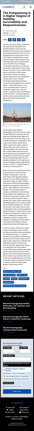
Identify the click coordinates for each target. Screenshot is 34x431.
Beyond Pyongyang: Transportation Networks (15, 329)
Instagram (25, 407)
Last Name (23, 348)
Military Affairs (9, 35)
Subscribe (25, 412)
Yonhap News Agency (15, 70)
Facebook (11, 407)
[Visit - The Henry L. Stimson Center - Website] (8, 1)
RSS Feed (11, 412)
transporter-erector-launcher (14, 286)
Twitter (11, 410)
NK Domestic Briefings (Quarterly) (17, 379)
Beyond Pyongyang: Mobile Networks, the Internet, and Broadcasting (16, 305)
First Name (7, 348)
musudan (6, 278)
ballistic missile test (12, 271)
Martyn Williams (8, 310)
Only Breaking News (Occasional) (17, 376)
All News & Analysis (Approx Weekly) (15, 369)
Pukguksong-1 (23, 278)
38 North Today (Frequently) (15, 373)
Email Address (9, 355)
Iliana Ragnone (8, 321)
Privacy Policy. (22, 425)
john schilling (9, 275)
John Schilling (11, 31)
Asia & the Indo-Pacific (13, 386)
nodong (14, 278)
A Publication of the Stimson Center (26, 2)
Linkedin (25, 410)
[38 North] (17, 403)
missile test (22, 275)
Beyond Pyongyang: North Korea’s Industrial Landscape (17, 318)
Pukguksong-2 (8, 282)
